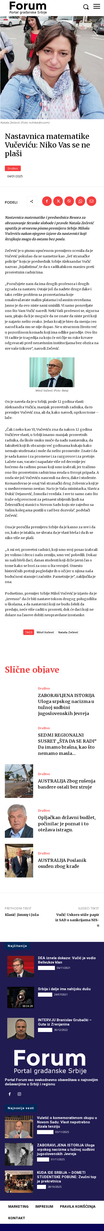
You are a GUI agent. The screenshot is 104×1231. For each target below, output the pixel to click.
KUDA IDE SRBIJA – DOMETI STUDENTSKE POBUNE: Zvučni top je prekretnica (66, 1176)
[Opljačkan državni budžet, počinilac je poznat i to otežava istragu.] (19, 821)
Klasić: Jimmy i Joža (22, 915)
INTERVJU (45, 994)
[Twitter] (58, 201)
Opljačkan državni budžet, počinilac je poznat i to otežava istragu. (67, 823)
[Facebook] (47, 201)
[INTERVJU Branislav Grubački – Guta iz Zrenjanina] (20, 1028)
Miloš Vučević (45, 632)
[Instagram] (19, 1094)
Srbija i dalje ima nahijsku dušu (64, 989)
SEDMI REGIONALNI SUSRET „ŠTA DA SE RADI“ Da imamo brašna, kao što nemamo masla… (67, 744)
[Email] (91, 201)
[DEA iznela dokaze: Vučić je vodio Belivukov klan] (20, 966)
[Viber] (69, 201)
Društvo (13, 168)
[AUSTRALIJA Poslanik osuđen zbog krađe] (19, 860)
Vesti (41, 1186)
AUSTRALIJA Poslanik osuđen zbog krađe (62, 863)
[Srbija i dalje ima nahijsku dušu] (20, 997)
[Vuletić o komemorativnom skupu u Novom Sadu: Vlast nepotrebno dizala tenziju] (19, 1127)
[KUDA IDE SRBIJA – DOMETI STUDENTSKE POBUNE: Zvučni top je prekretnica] (19, 1181)
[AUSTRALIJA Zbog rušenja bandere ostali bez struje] (19, 781)
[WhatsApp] (80, 201)
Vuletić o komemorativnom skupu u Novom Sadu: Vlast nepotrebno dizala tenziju (67, 1122)
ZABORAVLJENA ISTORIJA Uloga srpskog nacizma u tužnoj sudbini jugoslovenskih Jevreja (66, 1149)
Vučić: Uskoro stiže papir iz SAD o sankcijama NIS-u (77, 920)
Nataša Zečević (68, 632)
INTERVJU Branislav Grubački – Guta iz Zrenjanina (65, 1022)
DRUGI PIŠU (46, 968)
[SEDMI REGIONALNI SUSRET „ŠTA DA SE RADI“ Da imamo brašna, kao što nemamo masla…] (19, 741)
